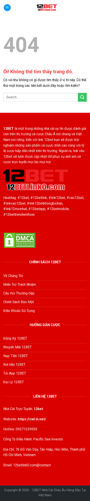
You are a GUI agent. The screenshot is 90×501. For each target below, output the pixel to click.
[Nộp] (82, 97)
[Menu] (7, 7)
